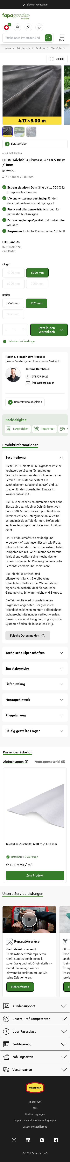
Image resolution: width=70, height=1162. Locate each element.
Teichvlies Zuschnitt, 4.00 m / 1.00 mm (31, 844)
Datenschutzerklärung (35, 1126)
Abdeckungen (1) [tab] (15, 761)
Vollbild (60, 58)
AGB (35, 1108)
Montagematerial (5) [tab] (50, 761)
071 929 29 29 (40, 376)
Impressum (35, 1101)
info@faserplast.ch (43, 382)
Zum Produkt (34, 875)
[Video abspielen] (29, 919)
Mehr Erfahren (20, 986)
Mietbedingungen (35, 1114)
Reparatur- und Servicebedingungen (35, 1120)
